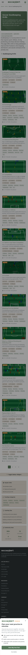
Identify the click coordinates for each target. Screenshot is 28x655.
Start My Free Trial (14, 647)
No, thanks (14, 652)
